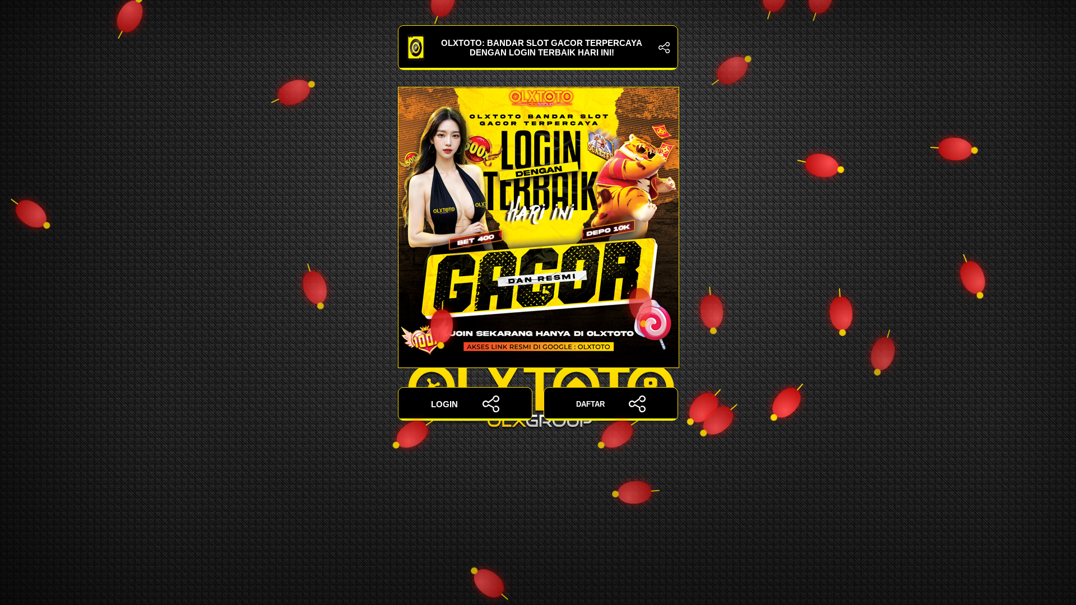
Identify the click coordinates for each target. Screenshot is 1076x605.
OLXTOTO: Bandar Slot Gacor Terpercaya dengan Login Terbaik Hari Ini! (541, 47)
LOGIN (444, 404)
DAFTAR (590, 404)
